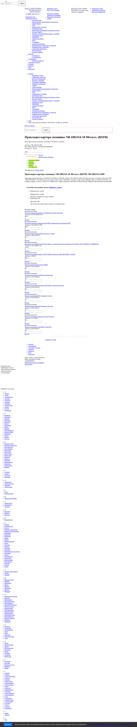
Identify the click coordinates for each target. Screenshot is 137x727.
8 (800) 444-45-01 (33, 14)
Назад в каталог (30, 126)
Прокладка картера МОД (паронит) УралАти (39, 306)
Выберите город (52, 8)
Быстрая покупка (31, 156)
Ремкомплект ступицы (39, 94)
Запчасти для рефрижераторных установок (45, 100)
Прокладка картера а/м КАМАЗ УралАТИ (38, 327)
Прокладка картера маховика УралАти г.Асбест (40, 233)
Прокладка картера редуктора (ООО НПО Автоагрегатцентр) (44, 285)
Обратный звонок (31, 18)
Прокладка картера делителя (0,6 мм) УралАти (39, 316)
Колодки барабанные (39, 79)
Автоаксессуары (37, 102)
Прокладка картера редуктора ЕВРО (36, 265)
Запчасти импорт (37, 119)
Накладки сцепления (38, 84)
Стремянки (35, 109)
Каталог (31, 74)
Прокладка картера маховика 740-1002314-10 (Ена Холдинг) (44, 213)
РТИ (33, 92)
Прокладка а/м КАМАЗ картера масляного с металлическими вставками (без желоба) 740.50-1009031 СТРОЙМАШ (62, 244)
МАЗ (33, 107)
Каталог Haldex (37, 99)
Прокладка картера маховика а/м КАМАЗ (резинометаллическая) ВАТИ (48, 223)
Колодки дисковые (38, 80)
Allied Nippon (36, 90)
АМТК (34, 85)
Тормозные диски (37, 75)
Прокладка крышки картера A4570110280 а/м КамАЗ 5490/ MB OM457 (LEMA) (50, 254)
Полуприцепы (36, 117)
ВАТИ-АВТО (39, 170)
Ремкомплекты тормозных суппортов (44, 112)
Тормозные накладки (39, 77)
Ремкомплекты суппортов (40, 114)
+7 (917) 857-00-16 (79, 336)
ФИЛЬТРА (35, 104)
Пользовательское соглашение (34, 362)
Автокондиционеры (38, 111)
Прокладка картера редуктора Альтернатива (39, 275)
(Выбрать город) (55, 187)
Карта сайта (28, 364)
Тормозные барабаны (39, 82)
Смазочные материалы (39, 116)
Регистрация (55, 10)
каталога (81, 12)
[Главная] (13, 2)
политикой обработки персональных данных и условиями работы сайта (110, 724)
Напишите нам (30, 17)
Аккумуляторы (37, 87)
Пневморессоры (37, 95)
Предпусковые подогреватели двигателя (45, 89)
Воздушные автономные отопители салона (46, 97)
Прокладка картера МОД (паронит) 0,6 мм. (38, 296)
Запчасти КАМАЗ (38, 106)
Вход (48, 10)
